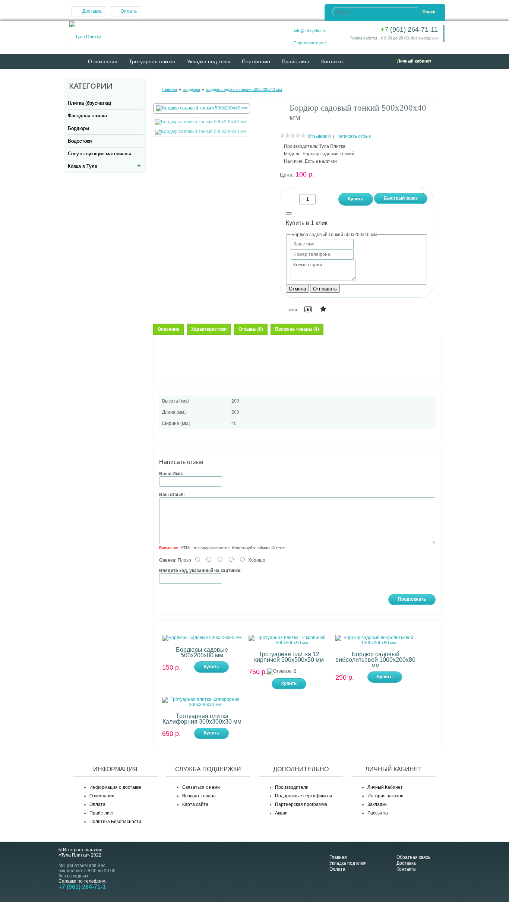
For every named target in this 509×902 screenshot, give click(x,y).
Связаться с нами (201, 787)
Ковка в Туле (82, 166)
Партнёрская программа (301, 804)
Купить (211, 666)
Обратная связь (413, 857)
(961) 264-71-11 (409, 29)
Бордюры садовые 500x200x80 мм (202, 652)
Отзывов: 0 (319, 136)
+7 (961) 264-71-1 (82, 887)
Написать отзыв (353, 136)
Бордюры (78, 128)
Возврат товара (199, 795)
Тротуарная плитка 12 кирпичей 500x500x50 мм (289, 657)
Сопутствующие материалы (99, 153)
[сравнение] (308, 310)
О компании (101, 795)
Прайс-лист (296, 61)
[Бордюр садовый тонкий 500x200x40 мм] (201, 108)
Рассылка (377, 813)
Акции (281, 813)
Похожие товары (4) (297, 329)
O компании (102, 61)
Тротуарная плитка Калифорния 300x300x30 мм (201, 718)
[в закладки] (324, 310)
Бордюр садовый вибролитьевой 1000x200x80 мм (375, 659)
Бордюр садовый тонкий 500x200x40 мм (244, 89)
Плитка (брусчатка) (89, 103)
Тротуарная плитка (152, 61)
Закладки (377, 804)
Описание (168, 329)
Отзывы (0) (250, 329)
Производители (292, 787)
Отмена (297, 289)
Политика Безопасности (115, 821)
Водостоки (80, 141)
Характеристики (209, 329)
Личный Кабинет (385, 787)
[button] (406, 61)
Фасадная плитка (87, 115)
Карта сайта (195, 804)
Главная (169, 89)
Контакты (332, 61)
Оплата (129, 11)
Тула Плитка (332, 146)
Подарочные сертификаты (303, 795)
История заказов (385, 795)
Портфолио (256, 61)
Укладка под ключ (208, 61)
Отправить (325, 289)
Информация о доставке (115, 787)
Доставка (92, 11)
